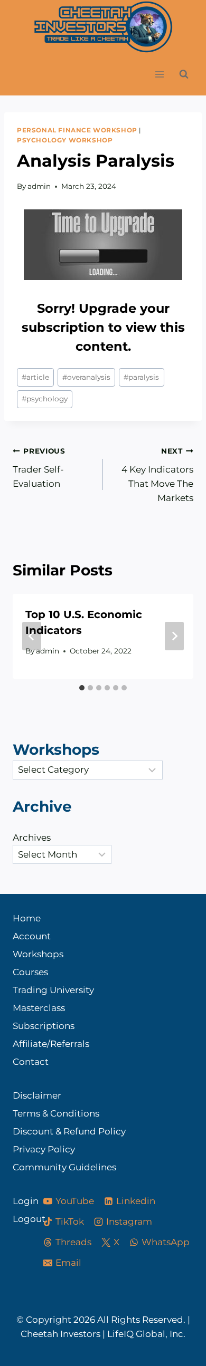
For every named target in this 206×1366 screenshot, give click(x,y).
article (35, 377)
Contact (31, 1061)
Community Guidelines (64, 1167)
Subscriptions (43, 1026)
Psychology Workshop (65, 140)
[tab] (82, 687)
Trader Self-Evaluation (39, 468)
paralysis (141, 377)
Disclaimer (37, 1095)
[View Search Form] (183, 74)
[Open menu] (159, 74)
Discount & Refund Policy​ (69, 1131)
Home (27, 918)
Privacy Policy (44, 1149)
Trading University (53, 990)
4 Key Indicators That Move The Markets (157, 475)
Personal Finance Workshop (77, 130)
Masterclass (39, 1008)
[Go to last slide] (31, 636)
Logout (18, 1219)
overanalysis (86, 377)
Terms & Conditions (56, 1113)
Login (18, 1201)
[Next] (174, 636)
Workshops (38, 954)
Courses (30, 972)
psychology (45, 399)
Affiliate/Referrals (51, 1043)
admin (39, 186)
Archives (32, 837)
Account (32, 936)
